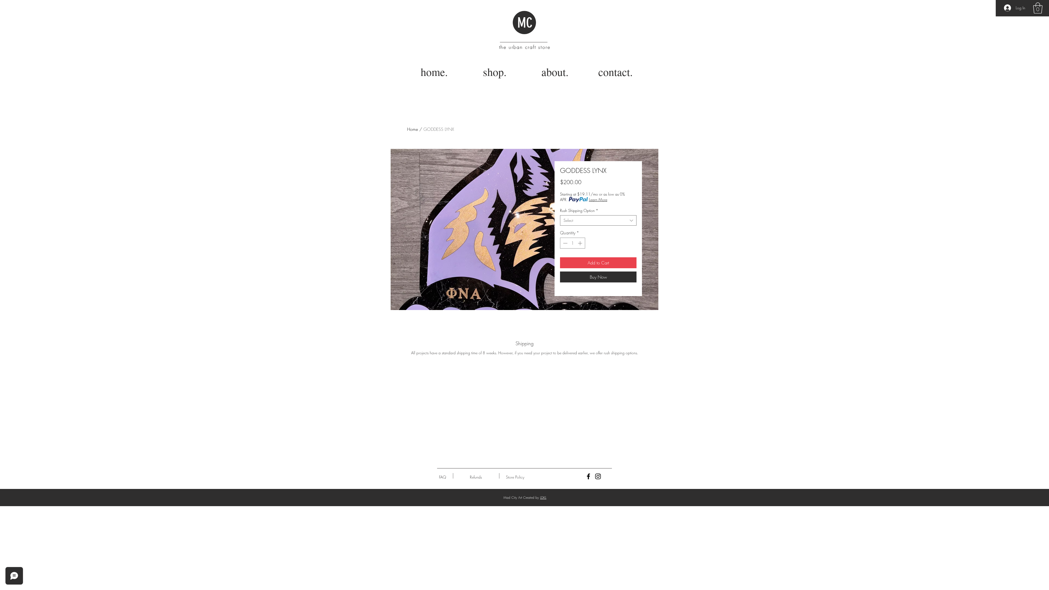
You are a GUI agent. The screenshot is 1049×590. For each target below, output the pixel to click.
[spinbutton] (572, 243)
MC (524, 23)
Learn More (598, 199)
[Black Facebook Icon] (588, 476)
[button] (1037, 7)
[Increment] (580, 243)
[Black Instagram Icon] (598, 476)
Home (412, 129)
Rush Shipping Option (579, 210)
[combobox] (598, 220)
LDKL (543, 497)
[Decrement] (564, 243)
